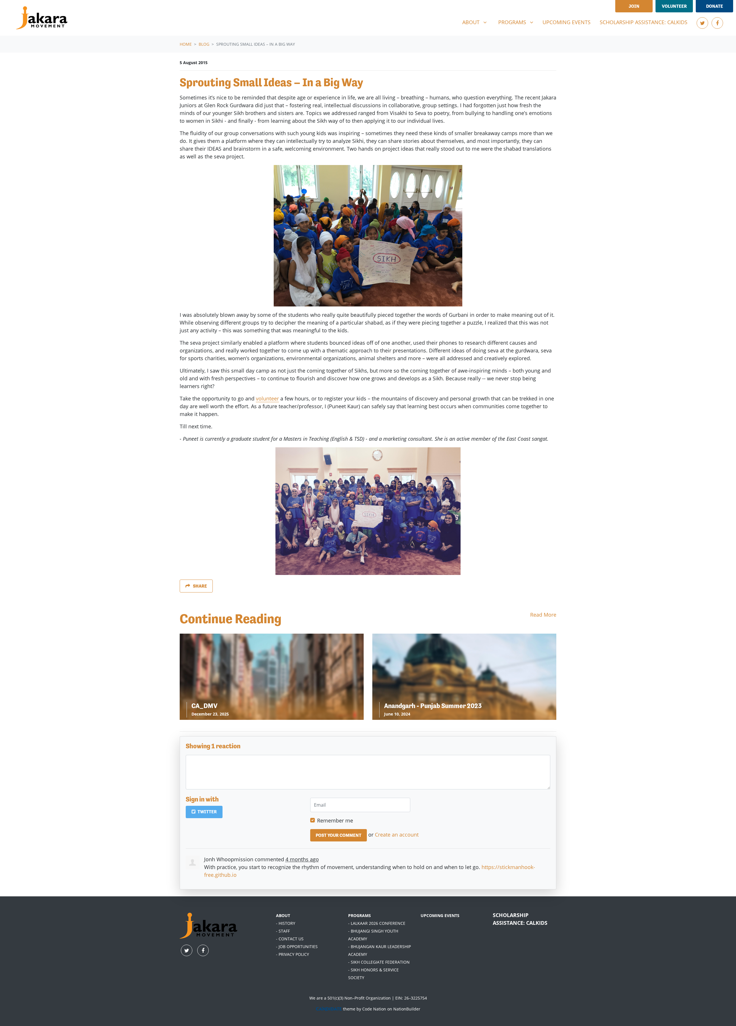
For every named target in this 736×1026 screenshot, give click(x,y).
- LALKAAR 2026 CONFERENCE (376, 923)
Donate (714, 6)
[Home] (41, 18)
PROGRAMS (359, 915)
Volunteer (674, 6)
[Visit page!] (702, 23)
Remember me (335, 820)
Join (634, 6)
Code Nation (374, 1009)
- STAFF (283, 931)
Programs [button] (518, 22)
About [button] (476, 22)
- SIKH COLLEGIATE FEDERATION (379, 962)
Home (186, 44)
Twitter (207, 811)
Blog (204, 44)
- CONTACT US (290, 938)
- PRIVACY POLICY (292, 954)
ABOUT (283, 915)
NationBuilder (406, 1009)
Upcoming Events (567, 22)
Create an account (397, 834)
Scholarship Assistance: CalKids (643, 22)
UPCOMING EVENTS (440, 915)
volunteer (267, 398)
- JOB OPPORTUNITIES (297, 946)
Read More (543, 614)
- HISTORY (285, 923)
